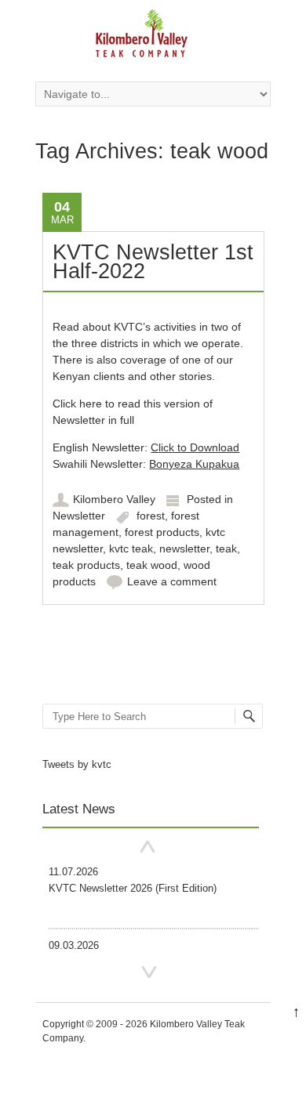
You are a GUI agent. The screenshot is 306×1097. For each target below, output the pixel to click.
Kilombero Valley (114, 499)
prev (147, 846)
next (149, 972)
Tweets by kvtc (76, 764)
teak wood (151, 565)
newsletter (184, 548)
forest (151, 515)
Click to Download (195, 447)
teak (226, 548)
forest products (162, 532)
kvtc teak (131, 548)
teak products (86, 565)
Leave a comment (172, 581)
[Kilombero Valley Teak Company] (141, 38)
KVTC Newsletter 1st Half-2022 (153, 262)
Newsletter (79, 515)
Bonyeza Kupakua (194, 464)
